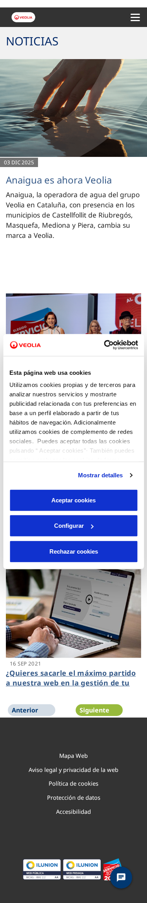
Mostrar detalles (100, 475)
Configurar (69, 525)
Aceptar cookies (73, 499)
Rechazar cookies (73, 551)
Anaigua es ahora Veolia (59, 179)
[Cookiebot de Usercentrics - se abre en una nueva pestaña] (104, 345)
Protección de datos (73, 797)
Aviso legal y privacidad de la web (73, 769)
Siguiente (94, 710)
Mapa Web (73, 755)
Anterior (25, 710)
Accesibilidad (73, 811)
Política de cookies (73, 783)
